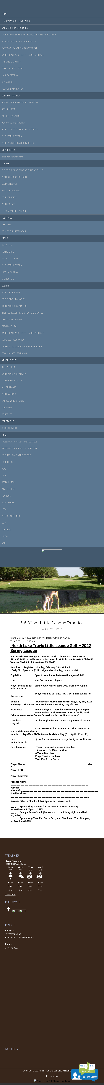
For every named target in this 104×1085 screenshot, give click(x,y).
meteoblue (10, 894)
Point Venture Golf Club (52, 4)
